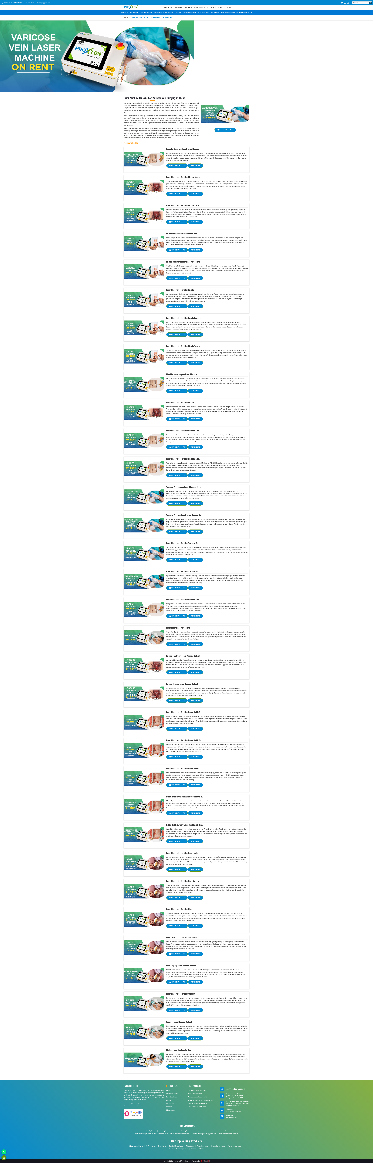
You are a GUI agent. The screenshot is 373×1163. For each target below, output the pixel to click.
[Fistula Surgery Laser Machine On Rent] (144, 243)
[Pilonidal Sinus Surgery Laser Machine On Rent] (144, 384)
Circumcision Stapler (136, 1146)
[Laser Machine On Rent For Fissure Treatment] (144, 215)
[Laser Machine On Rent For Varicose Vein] (144, 553)
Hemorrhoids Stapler (218, 1146)
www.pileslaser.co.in (161, 1134)
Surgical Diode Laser (176, 1146)
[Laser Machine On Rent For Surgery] (144, 1004)
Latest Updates (211, 7)
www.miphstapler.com (166, 1131)
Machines (178, 7)
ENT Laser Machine (245, 12)
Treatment (187, 7)
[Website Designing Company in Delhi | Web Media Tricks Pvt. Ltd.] (205, 1161)
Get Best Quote (178, 165)
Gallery (220, 7)
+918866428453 (17, 2)
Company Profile (168, 7)
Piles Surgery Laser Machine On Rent (181, 965)
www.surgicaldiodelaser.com (202, 1131)
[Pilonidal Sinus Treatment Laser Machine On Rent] (144, 159)
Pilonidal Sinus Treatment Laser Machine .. (183, 149)
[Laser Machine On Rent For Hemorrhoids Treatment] (144, 722)
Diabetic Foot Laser (197, 1149)
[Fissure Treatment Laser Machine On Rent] (144, 666)
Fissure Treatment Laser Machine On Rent (183, 656)
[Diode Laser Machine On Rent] (144, 638)
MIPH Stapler (150, 1146)
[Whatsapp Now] (3, 1151)
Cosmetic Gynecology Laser (178, 1149)
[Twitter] (342, 3)
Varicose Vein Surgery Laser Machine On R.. (183, 487)
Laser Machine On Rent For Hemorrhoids (182, 768)
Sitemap (169, 1107)
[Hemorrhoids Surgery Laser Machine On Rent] (144, 835)
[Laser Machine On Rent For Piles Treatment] (144, 863)
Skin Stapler (162, 1146)
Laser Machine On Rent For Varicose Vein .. (183, 571)
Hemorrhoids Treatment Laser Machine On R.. (184, 796)
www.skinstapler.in (183, 1131)
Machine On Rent (199, 7)
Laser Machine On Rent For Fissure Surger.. (183, 177)
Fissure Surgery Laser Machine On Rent (182, 684)
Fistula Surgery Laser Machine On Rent (182, 233)
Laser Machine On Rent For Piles (179, 909)
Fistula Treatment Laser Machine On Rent (183, 261)
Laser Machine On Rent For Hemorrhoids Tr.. (184, 712)
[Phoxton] (131, 7)
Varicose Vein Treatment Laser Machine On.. (184, 515)
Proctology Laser (203, 1146)
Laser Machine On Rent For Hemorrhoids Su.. (184, 740)
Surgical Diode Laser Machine (209, 12)
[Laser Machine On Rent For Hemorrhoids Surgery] (144, 750)
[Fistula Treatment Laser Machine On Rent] (144, 272)
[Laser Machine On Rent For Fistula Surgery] (144, 328)
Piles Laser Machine (146, 12)
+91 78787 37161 (29, 2)
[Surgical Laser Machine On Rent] (144, 1032)
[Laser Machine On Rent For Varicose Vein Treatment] (144, 581)
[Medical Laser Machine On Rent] (144, 1060)
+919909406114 (7, 2)
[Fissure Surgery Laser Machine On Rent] (144, 694)
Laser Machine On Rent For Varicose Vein (182, 543)
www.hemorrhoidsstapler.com (224, 1131)
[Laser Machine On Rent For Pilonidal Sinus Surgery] (144, 469)
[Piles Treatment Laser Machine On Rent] (144, 947)
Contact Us (227, 7)
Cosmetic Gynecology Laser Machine (187, 12)
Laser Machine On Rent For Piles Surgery (182, 881)
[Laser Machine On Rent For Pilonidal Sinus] (144, 440)
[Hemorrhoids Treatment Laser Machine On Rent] (144, 806)
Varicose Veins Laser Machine (163, 12)
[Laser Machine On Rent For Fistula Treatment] (144, 356)
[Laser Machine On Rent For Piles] (144, 919)
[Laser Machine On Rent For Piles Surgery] (144, 891)
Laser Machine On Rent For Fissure (180, 402)
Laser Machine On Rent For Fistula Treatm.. (183, 346)
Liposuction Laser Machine (229, 12)
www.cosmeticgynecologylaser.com (204, 1134)
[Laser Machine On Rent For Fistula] (144, 300)
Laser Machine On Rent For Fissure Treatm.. (183, 205)
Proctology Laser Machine (129, 12)
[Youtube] (345, 3)
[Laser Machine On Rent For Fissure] (144, 412)
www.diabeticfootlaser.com (228, 1134)
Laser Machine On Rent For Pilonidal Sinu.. (183, 430)
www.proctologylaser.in (143, 1134)
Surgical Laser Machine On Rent (179, 1022)
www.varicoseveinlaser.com (179, 1134)
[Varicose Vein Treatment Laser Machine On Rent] (144, 525)
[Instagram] (348, 3)
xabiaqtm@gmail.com (43, 2)
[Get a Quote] (3, 1157)
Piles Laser (190, 1146)
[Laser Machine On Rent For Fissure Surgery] (144, 187)
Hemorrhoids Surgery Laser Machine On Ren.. (184, 825)
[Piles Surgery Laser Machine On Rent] (144, 975)
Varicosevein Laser (234, 1146)
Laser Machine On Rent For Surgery (180, 994)
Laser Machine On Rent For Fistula (180, 290)
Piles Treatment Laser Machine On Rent (182, 937)
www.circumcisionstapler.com (146, 1131)
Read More (195, 165)
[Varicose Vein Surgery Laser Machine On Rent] (144, 497)
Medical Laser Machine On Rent (178, 1050)
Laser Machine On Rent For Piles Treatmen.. (183, 853)
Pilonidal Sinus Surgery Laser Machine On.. (183, 374)
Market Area (170, 1110)
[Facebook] (339, 3)
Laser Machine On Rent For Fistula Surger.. (183, 318)
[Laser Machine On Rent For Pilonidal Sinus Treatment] (144, 609)
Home (126, 18)
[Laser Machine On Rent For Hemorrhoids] (144, 778)
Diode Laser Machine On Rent (178, 627)
